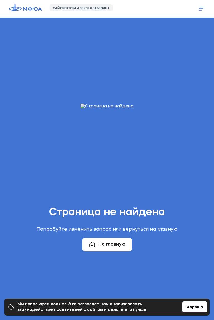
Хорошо (195, 307)
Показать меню (201, 8)
